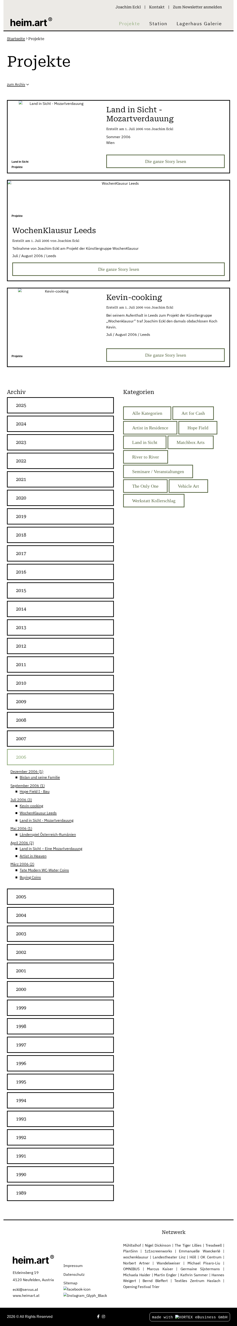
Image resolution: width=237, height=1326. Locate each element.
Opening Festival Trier (141, 1286)
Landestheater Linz (169, 1257)
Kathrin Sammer (194, 1275)
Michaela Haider (136, 1275)
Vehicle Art (188, 486)
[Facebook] (98, 1317)
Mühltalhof (132, 1245)
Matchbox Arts (191, 442)
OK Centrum (210, 1257)
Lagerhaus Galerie (199, 23)
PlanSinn (130, 1251)
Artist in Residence (150, 427)
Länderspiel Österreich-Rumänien (48, 834)
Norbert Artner (136, 1263)
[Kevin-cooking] (55, 325)
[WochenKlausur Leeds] (118, 201)
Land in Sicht (144, 442)
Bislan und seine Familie (40, 777)
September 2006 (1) (27, 785)
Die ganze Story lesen (165, 161)
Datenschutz (73, 1274)
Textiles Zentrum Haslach (197, 1280)
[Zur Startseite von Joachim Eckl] (31, 21)
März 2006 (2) (22, 864)
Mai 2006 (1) (21, 828)
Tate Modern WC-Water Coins (44, 870)
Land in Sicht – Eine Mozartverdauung (51, 848)
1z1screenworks (158, 1251)
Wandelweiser (168, 1263)
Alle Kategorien (147, 413)
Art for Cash (193, 413)
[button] (60, 405)
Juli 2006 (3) (21, 799)
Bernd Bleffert (155, 1280)
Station (158, 23)
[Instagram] (103, 1317)
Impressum (73, 1265)
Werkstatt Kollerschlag (153, 500)
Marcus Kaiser (160, 1269)
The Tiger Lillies (188, 1245)
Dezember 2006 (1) (26, 771)
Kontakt (157, 7)
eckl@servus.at (25, 1289)
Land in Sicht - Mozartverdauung (46, 820)
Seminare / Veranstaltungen (158, 471)
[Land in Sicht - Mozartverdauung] (55, 137)
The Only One (145, 486)
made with (163, 1317)
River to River (145, 456)
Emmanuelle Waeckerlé (199, 1251)
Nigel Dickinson (158, 1245)
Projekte (129, 23)
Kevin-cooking (31, 805)
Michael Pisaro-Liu (203, 1263)
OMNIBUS (131, 1269)
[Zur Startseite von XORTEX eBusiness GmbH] (33, 1259)
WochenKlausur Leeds (38, 813)
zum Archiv (16, 84)
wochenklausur (135, 1257)
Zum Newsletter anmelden (197, 7)
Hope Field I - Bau (35, 791)
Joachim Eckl (128, 7)
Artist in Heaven (33, 856)
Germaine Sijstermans (200, 1269)
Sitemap (70, 1283)
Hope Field (197, 427)
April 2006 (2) (22, 842)
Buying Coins (30, 877)
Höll (193, 1257)
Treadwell (214, 1245)
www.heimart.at (26, 1295)
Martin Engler (165, 1275)
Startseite (16, 39)
